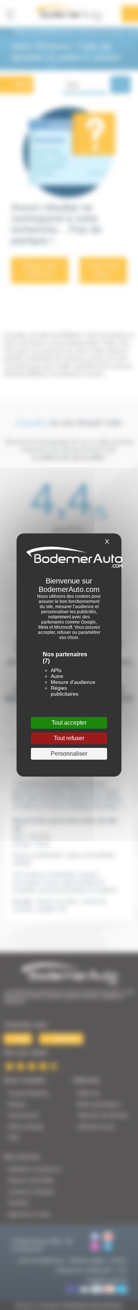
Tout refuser (69, 738)
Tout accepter (69, 723)
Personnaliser (69, 753)
